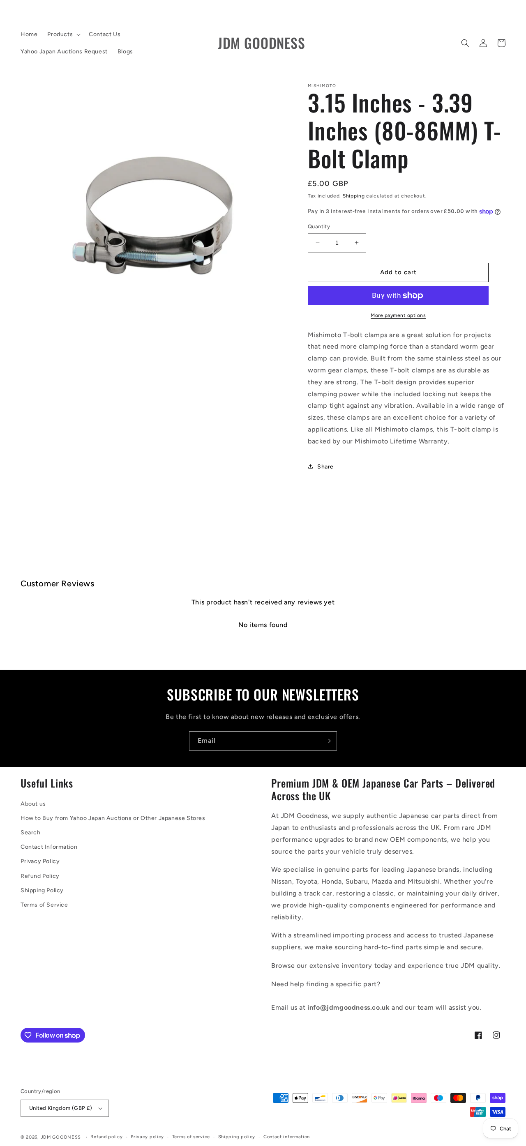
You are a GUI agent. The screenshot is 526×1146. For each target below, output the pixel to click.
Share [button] (325, 466)
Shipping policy (237, 1136)
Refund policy (106, 1136)
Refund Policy (40, 876)
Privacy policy (147, 1136)
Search (31, 832)
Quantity (319, 226)
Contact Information (49, 846)
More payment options (398, 315)
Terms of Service (44, 904)
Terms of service (191, 1136)
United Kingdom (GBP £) (60, 1108)
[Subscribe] (327, 741)
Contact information (286, 1136)
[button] (63, 34)
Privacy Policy (40, 861)
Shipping (354, 196)
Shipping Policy (42, 890)
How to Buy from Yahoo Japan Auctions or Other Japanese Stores (113, 818)
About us (33, 803)
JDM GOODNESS (61, 1137)
